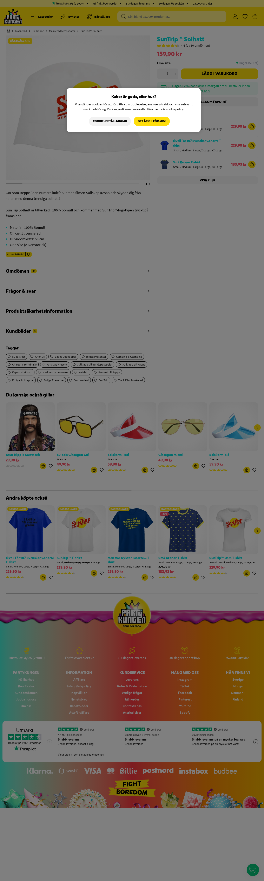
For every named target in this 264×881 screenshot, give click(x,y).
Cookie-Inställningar (110, 121)
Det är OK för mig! (152, 121)
